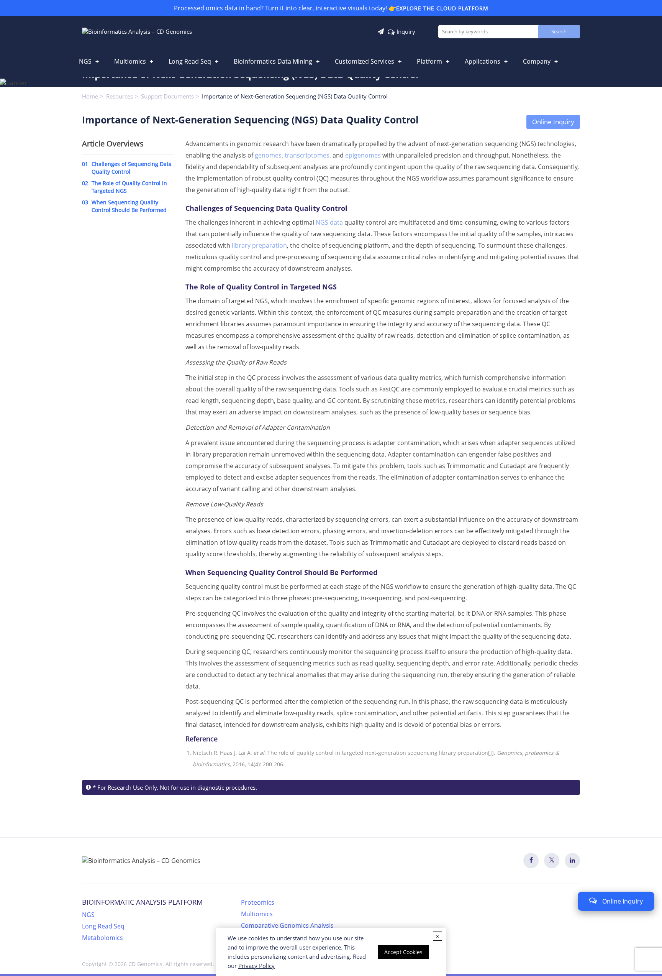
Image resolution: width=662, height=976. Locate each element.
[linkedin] (572, 860)
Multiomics (130, 61)
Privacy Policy (256, 965)
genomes (268, 155)
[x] (551, 860)
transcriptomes (307, 155)
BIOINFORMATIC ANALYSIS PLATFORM (142, 902)
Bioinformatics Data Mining (273, 61)
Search (559, 31)
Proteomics (257, 902)
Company (537, 61)
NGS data (329, 222)
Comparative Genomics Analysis (287, 925)
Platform (429, 61)
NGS (85, 61)
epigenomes (363, 155)
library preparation (259, 245)
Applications (482, 61)
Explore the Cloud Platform (442, 8)
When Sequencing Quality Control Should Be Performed (124, 206)
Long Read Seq (190, 61)
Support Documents (167, 96)
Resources (119, 96)
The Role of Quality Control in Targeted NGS (124, 186)
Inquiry (406, 31)
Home (90, 96)
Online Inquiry (553, 121)
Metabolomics (102, 937)
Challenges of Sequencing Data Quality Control (127, 167)
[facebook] (531, 860)
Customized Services (364, 61)
